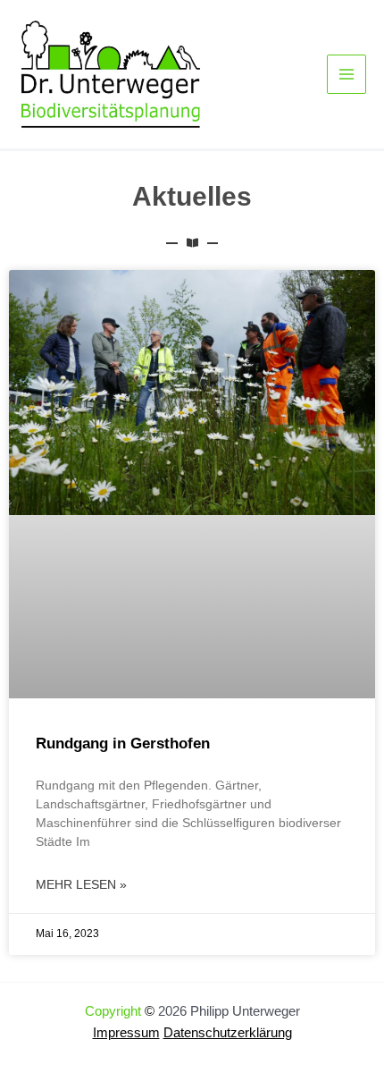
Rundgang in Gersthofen (123, 743)
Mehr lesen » (81, 884)
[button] (32, 1058)
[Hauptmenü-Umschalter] (346, 74)
